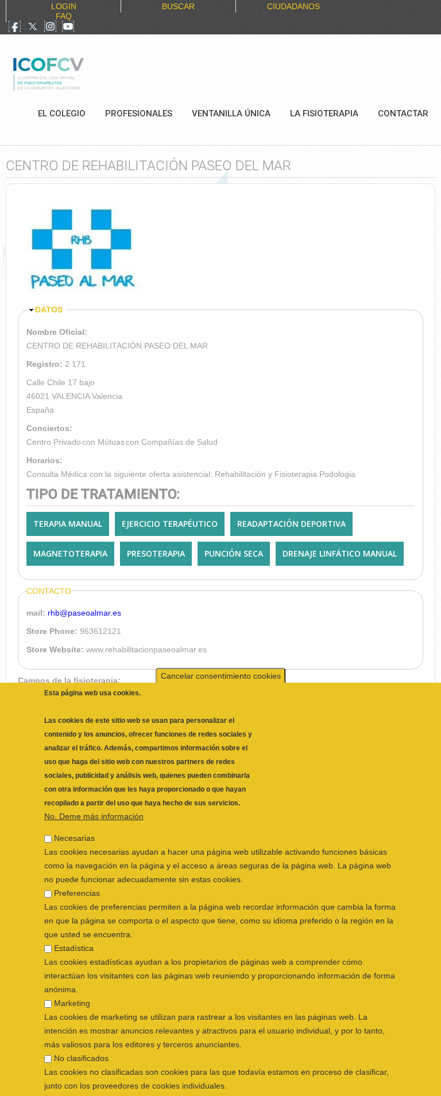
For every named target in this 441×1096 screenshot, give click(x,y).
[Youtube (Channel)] (68, 27)
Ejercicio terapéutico (170, 523)
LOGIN (63, 6)
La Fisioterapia (324, 113)
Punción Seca (233, 553)
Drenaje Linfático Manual (340, 553)
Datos (49, 309)
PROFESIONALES (138, 113)
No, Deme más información (94, 801)
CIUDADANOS (293, 6)
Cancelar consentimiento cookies (221, 661)
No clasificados (81, 1043)
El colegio (62, 113)
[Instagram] (50, 27)
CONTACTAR (403, 113)
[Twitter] (32, 27)
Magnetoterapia (70, 553)
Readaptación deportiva (291, 523)
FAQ (64, 16)
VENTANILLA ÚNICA (231, 113)
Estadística (74, 933)
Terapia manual (67, 523)
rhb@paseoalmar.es (84, 612)
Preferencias (77, 878)
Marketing (72, 988)
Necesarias (74, 823)
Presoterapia (156, 553)
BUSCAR (178, 6)
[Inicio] (87, 73)
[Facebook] (15, 27)
